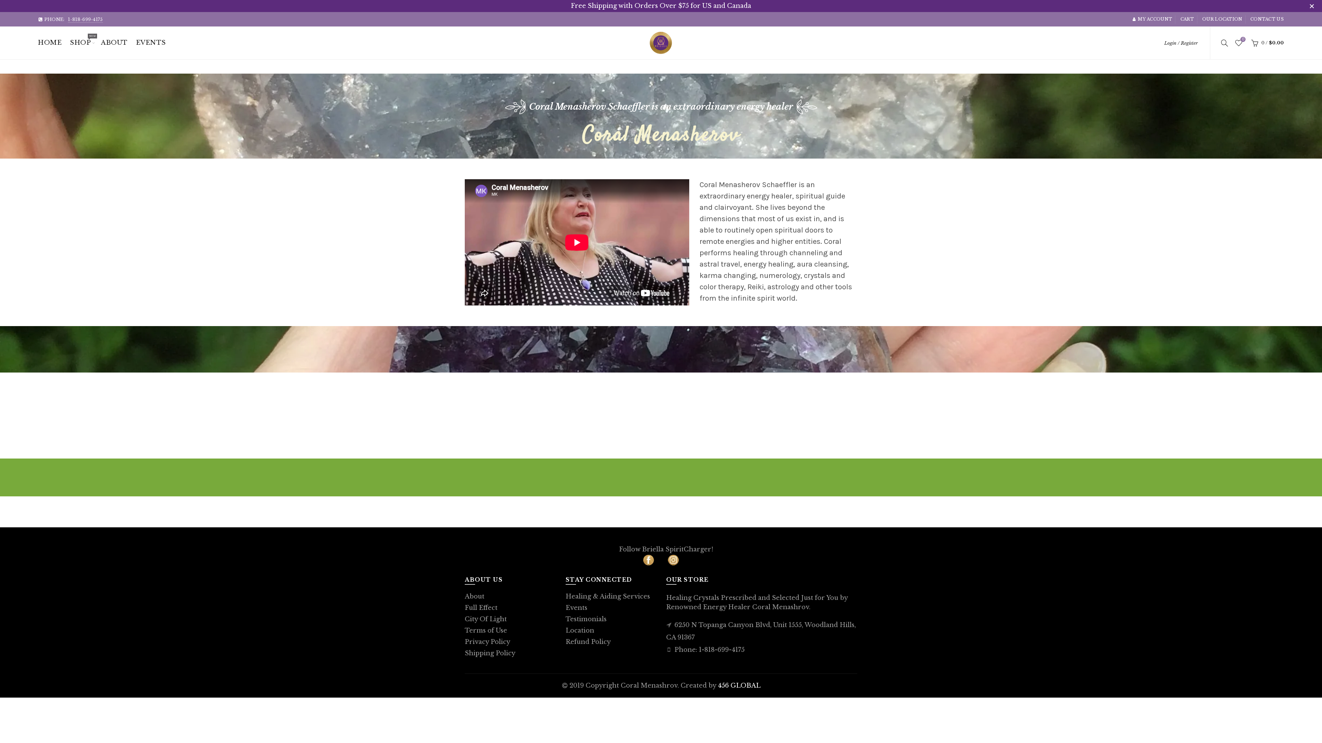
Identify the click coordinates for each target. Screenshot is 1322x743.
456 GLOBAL (739, 685)
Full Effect (481, 608)
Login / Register (1181, 43)
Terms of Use (486, 630)
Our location (1222, 19)
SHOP (82, 40)
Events (576, 608)
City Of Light (486, 619)
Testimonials (586, 619)
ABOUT (114, 42)
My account (1155, 19)
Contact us (1267, 19)
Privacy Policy (487, 642)
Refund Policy (588, 642)
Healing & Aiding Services (608, 596)
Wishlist (1243, 40)
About (474, 596)
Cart (1187, 19)
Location (580, 630)
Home (50, 42)
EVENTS (151, 42)
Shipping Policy (490, 653)
